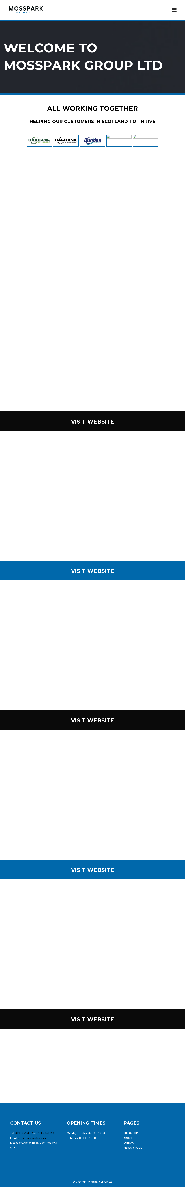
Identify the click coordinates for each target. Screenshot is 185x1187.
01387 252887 (24, 1133)
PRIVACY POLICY (134, 1147)
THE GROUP (131, 1133)
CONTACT (130, 1142)
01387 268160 (45, 1133)
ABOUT (128, 1138)
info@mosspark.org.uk (32, 1138)
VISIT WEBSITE (92, 421)
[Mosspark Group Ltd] (26, 9)
